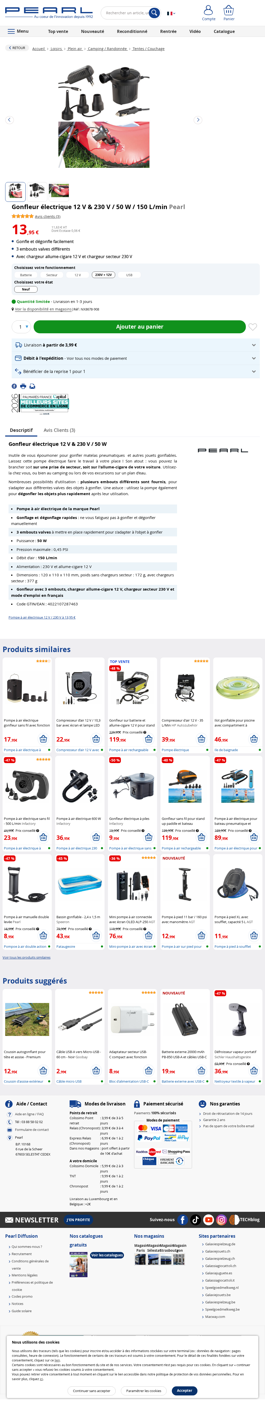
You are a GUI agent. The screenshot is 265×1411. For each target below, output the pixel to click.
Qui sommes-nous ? (27, 1246)
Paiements (155, 1113)
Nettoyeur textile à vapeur (235, 1081)
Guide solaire (22, 1311)
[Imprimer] (25, 385)
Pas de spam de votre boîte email (228, 1126)
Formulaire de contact (32, 1129)
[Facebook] (16, 385)
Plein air (75, 48)
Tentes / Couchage (148, 48)
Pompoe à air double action (25, 946)
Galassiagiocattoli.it (220, 1280)
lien (57, 1360)
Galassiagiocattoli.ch (220, 1265)
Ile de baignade (226, 750)
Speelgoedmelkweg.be (222, 1309)
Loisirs (56, 48)
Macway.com (215, 1316)
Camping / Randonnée (107, 48)
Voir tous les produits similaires (26, 957)
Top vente (58, 31)
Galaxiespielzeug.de (220, 1244)
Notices (17, 1303)
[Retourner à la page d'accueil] (49, 14)
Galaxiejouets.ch (217, 1251)
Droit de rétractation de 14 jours (227, 1113)
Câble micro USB (69, 1081)
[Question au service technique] (34, 385)
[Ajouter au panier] (43, 739)
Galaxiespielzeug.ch (220, 1258)
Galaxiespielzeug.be (220, 1302)
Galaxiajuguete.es (218, 1273)
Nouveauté (92, 31)
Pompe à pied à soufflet (233, 946)
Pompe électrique (175, 750)
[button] (43, 309)
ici (41, 1379)
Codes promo (22, 1296)
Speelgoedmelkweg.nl (222, 1287)
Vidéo (195, 31)
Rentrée (168, 31)
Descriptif (21, 430)
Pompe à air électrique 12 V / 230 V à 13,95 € (42, 617)
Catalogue (224, 31)
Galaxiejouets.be (218, 1294)
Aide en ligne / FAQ (29, 1114)
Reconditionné (132, 31)
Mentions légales (25, 1275)
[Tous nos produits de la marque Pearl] (223, 448)
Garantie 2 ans (214, 1119)
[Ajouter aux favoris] (253, 327)
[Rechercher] (154, 13)
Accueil (39, 48)
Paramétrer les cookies (143, 1390)
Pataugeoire (65, 946)
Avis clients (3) (59, 430)
